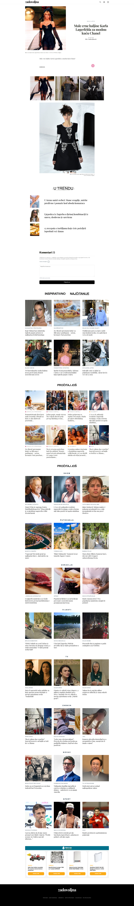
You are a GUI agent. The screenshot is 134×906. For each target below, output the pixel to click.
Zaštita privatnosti (69, 897)
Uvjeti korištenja (53, 897)
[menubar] (104, 2)
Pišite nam (45, 897)
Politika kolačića (87, 897)
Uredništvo (61, 897)
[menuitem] (104, 2)
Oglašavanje (78, 897)
